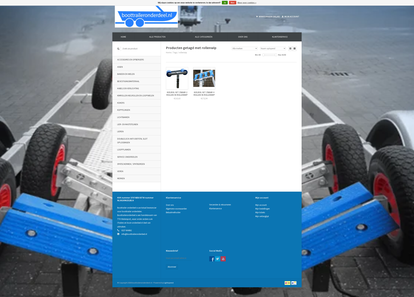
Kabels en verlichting (128, 88)
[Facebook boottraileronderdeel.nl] (211, 258)
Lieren (120, 131)
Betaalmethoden (173, 212)
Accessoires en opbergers (130, 59)
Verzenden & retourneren (220, 204)
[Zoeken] (118, 48)
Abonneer (172, 266)
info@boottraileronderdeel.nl (134, 234)
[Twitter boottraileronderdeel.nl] (217, 258)
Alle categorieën (203, 36)
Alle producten (157, 36)
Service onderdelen (127, 157)
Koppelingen (123, 110)
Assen (120, 67)
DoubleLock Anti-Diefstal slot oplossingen (132, 140)
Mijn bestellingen (262, 208)
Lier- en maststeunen (127, 124)
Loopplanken (124, 149)
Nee (232, 3)
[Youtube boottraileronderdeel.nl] (223, 258)
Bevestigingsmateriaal (128, 81)
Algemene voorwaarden (176, 208)
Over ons (242, 36)
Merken (121, 178)
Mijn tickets (260, 212)
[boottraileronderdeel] (169, 17)
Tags (175, 52)
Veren (120, 171)
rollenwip (183, 52)
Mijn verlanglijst (262, 216)
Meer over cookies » (247, 3)
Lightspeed (169, 282)
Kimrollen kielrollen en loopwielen (135, 95)
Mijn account (291, 16)
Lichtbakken (123, 117)
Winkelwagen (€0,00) (269, 16)
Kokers (120, 102)
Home (123, 36)
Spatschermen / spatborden (131, 164)
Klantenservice (280, 36)
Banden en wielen (126, 74)
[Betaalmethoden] (288, 282)
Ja (225, 3)
